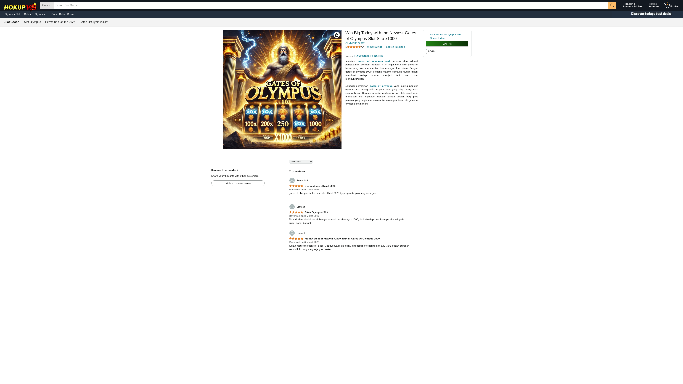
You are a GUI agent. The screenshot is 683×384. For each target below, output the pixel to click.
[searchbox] (331, 5)
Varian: (350, 56)
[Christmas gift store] (647, 14)
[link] (428, 36)
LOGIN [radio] (431, 51)
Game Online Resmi (62, 14)
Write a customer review (238, 183)
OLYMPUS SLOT (355, 43)
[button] (337, 35)
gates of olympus (381, 85)
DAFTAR (447, 43)
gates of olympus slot (374, 61)
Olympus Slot (12, 14)
